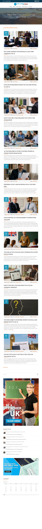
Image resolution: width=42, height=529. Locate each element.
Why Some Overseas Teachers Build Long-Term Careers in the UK (15, 431)
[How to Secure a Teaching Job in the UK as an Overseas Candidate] (21, 272)
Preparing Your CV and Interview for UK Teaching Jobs (14, 451)
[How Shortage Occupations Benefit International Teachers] (21, 205)
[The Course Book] (21, 4)
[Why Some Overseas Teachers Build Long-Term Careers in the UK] (21, 39)
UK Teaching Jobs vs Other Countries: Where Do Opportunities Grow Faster (17, 446)
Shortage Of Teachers (19, 214)
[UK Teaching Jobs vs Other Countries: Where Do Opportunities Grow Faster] (21, 138)
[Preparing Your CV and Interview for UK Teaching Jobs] (21, 171)
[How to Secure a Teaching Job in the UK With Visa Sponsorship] (21, 105)
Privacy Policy (25, 6)
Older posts (5, 367)
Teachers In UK (18, 148)
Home (11, 6)
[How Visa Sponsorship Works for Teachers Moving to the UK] (21, 72)
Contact (30, 6)
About (14, 6)
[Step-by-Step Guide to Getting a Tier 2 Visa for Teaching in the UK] (21, 341)
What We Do (18, 6)
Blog (16, 48)
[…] (26, 60)
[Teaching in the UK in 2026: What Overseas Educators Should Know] (21, 239)
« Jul (4, 494)
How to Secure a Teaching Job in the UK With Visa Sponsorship (15, 441)
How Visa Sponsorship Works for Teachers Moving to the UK (15, 436)
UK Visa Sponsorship (19, 114)
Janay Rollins (7, 48)
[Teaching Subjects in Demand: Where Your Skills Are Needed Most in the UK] (21, 307)
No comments (34, 48)
